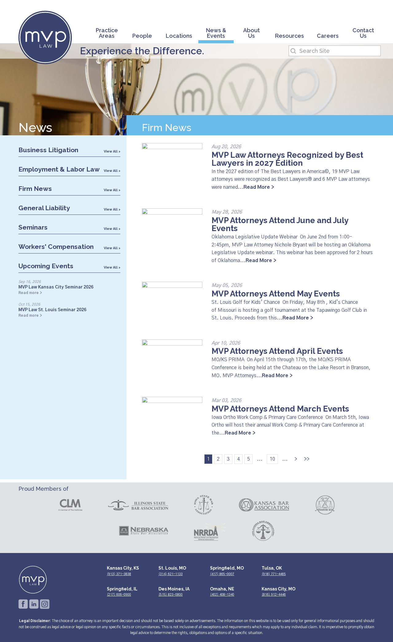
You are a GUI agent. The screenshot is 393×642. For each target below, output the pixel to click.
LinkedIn (34, 604)
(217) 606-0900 (119, 594)
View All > (112, 151)
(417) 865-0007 (222, 574)
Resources (289, 36)
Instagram (44, 604)
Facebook (23, 604)
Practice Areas (107, 33)
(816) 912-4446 (274, 594)
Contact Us (363, 33)
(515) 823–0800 (170, 594)
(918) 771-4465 (274, 574)
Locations (179, 36)
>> (306, 459)
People (142, 36)
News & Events (216, 33)
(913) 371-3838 (119, 574)
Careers (328, 36)
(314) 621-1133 (170, 574)
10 (272, 459)
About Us (251, 33)
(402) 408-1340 (222, 594)
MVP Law (45, 37)
